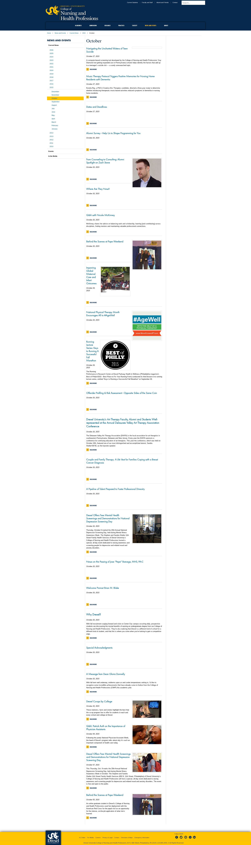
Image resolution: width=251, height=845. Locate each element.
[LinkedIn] (194, 836)
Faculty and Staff (149, 2)
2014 (51, 133)
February (55, 125)
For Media (90, 835)
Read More (93, 69)
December (55, 92)
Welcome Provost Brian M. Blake (102, 587)
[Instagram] (186, 836)
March (54, 122)
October (54, 98)
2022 (51, 64)
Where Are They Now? (98, 188)
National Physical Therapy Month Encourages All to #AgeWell (102, 314)
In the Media (52, 156)
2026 (51, 50)
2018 (51, 77)
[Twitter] (181, 836)
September (55, 102)
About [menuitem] (166, 25)
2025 (51, 53)
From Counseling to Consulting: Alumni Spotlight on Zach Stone (105, 161)
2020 (51, 70)
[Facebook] (177, 836)
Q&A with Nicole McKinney (100, 215)
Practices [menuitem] (121, 25)
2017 (51, 81)
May (53, 115)
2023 (51, 60)
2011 (51, 143)
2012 (51, 140)
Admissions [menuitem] (93, 25)
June (53, 112)
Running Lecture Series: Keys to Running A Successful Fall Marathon (92, 351)
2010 (51, 146)
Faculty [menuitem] (134, 25)
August (54, 105)
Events (51, 151)
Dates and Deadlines (96, 106)
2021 (51, 67)
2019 (51, 74)
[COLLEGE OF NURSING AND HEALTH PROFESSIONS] (72, 19)
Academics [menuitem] (78, 25)
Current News (74, 33)
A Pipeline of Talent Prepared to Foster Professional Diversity (115, 488)
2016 (51, 84)
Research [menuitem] (107, 25)
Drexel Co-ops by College (99, 701)
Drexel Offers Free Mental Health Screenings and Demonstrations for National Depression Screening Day (108, 518)
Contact (177, 2)
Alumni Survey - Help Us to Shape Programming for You (113, 133)
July (53, 108)
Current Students (134, 2)
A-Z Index (82, 835)
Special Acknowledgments (99, 647)
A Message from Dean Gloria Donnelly (105, 674)
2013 (51, 136)
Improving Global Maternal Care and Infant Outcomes (91, 275)
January (54, 129)
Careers (98, 835)
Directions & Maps (127, 835)
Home (49, 33)
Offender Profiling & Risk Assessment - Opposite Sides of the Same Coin (121, 392)
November (55, 95)
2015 (83, 33)
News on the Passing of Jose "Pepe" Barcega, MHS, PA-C (114, 561)
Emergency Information (142, 835)
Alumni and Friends (165, 2)
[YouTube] (190, 836)
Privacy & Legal (107, 835)
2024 (51, 57)
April (53, 119)
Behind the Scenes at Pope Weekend (104, 241)
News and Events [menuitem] (150, 25)
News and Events (60, 33)
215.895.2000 (128, 843)
